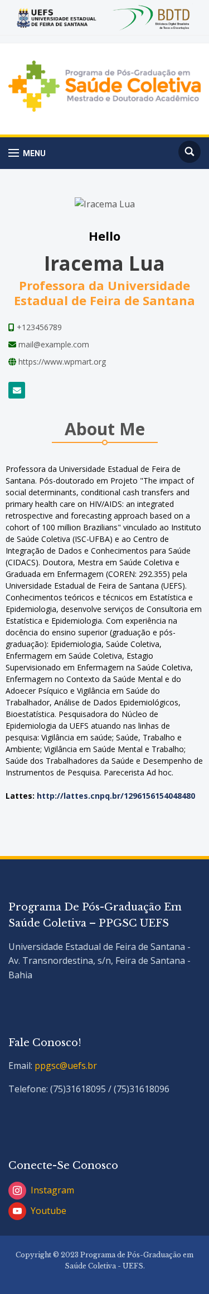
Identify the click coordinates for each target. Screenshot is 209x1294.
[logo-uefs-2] (56, 16)
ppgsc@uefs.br (66, 1065)
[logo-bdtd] (153, 16)
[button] (27, 153)
